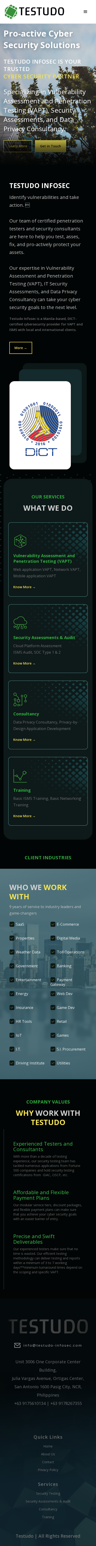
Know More (24, 587)
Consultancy (48, 1509)
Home (48, 1446)
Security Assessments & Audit (48, 1501)
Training (48, 1517)
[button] (85, 11)
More (20, 348)
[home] (34, 12)
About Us (48, 1454)
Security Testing (48, 1493)
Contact (48, 1462)
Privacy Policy (48, 1470)
